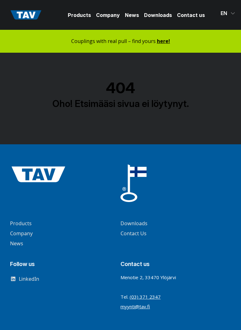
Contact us (191, 15)
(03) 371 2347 (145, 297)
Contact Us (133, 233)
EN (224, 13)
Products (79, 15)
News (132, 15)
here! (163, 41)
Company (108, 15)
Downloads (158, 15)
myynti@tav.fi (135, 306)
